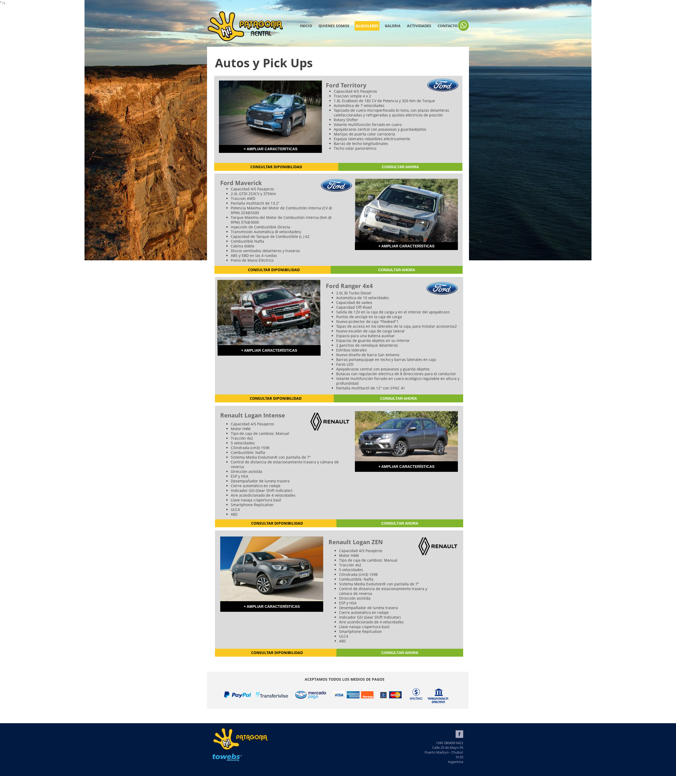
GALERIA (393, 25)
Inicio (306, 25)
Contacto (448, 25)
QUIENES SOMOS (333, 25)
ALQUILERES (367, 25)
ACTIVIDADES (419, 25)
